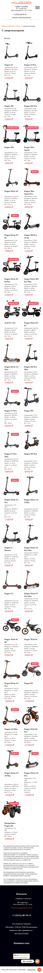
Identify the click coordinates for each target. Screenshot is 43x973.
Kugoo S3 (9, 65)
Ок (39, 969)
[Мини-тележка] (38, 14)
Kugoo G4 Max (11, 729)
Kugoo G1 (9, 593)
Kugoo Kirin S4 (11, 191)
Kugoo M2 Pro (30, 106)
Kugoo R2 (28, 683)
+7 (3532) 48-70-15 (20, 14)
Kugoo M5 (28, 411)
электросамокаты (22, 863)
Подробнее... (31, 969)
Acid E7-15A (10, 323)
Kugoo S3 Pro (30, 65)
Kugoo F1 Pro (11, 411)
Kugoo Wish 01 (30, 639)
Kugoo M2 (9, 106)
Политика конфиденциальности (21, 908)
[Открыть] (37, 7)
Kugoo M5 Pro (30, 454)
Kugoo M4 (9, 147)
